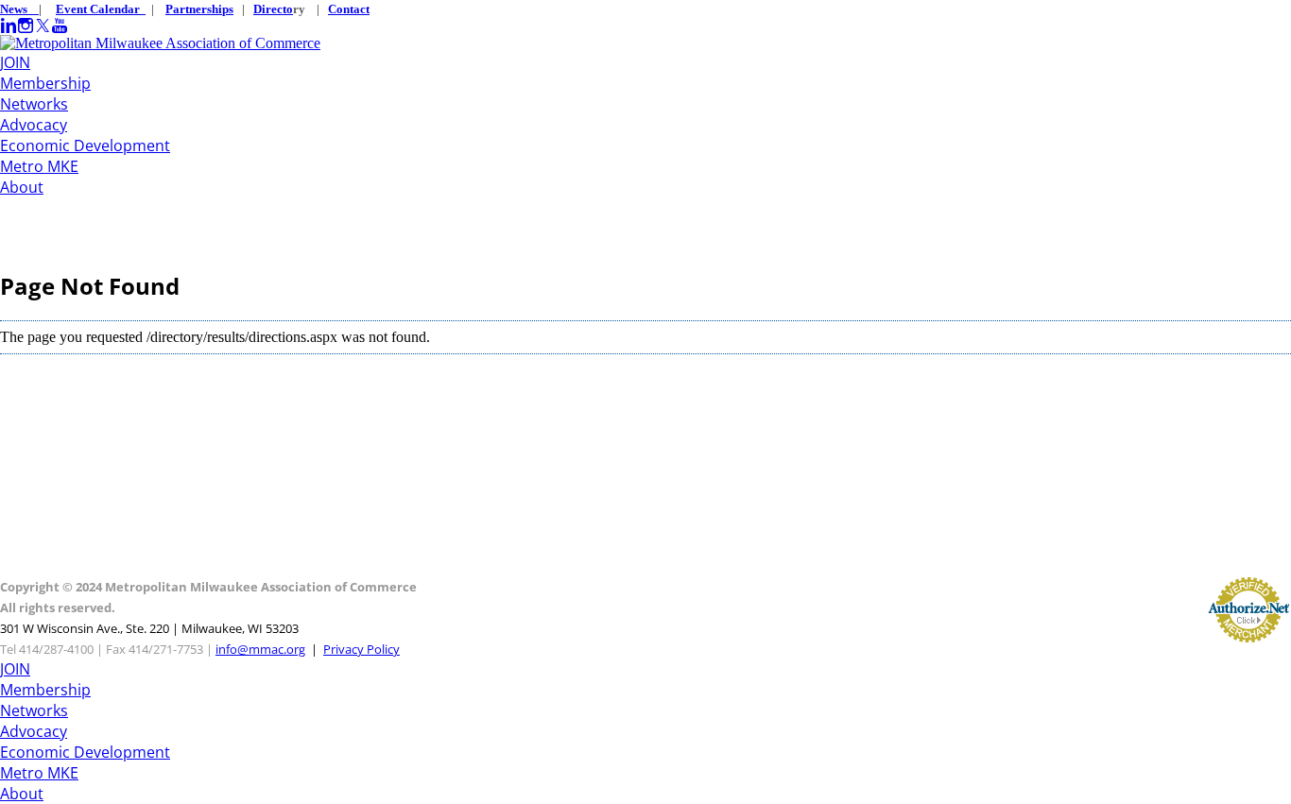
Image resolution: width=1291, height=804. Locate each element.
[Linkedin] (8, 26)
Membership (45, 83)
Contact (349, 9)
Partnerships (199, 9)
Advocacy (33, 124)
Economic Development (85, 145)
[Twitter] (42, 26)
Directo (273, 9)
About (21, 187)
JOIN (15, 62)
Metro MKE (39, 166)
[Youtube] (59, 26)
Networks (34, 104)
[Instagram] (25, 26)
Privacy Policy (361, 649)
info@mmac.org (260, 649)
